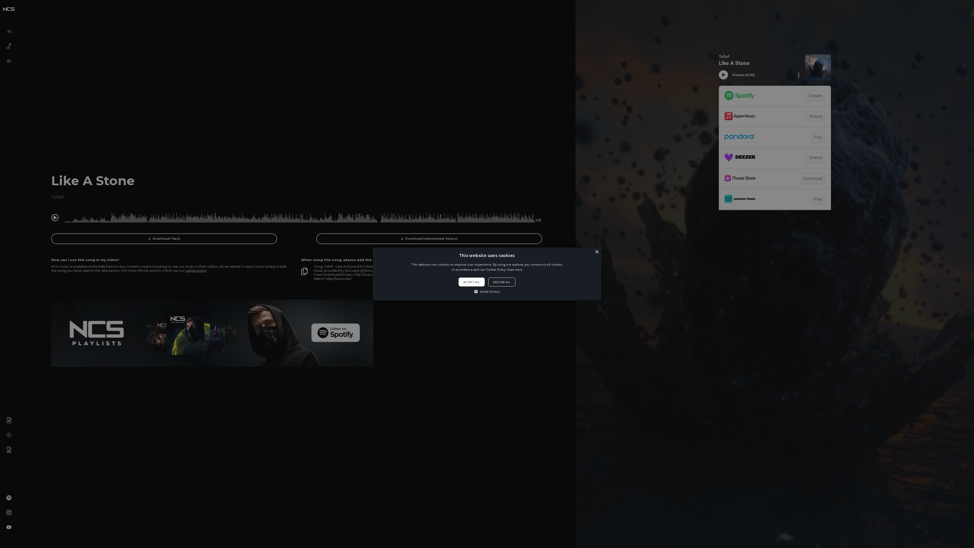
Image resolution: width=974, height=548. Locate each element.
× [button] (597, 252)
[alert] (487, 274)
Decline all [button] (502, 282)
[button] (487, 274)
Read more (514, 269)
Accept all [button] (471, 282)
